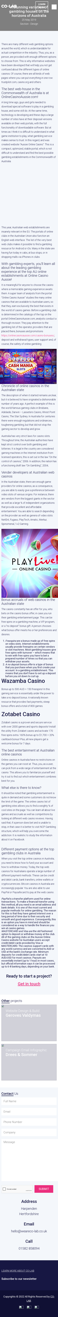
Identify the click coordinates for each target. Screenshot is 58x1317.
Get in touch (29, 983)
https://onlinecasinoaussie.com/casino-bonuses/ (27, 335)
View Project (21, 1032)
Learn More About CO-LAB (17, 1270)
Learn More (41, 6)
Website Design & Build (22, 1011)
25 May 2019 (29, 19)
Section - (29, 23)
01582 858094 (29, 1248)
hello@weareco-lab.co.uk (29, 1231)
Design (34, 23)
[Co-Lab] (9, 6)
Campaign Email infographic (26, 1050)
